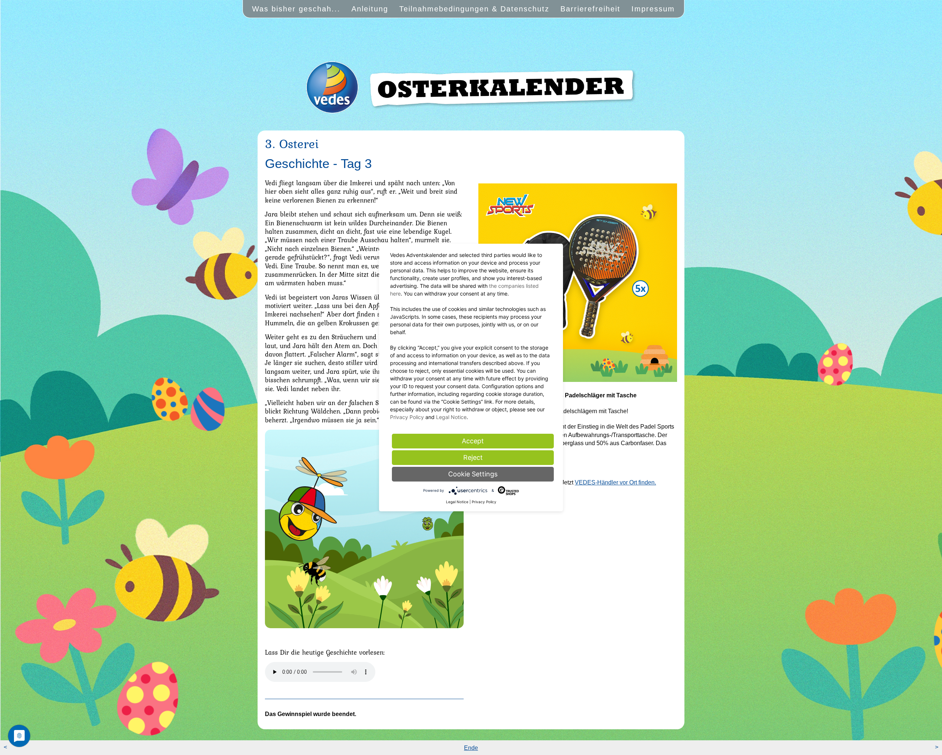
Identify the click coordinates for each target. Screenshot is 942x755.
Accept (473, 441)
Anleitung (369, 9)
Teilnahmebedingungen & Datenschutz (474, 9)
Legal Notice (451, 417)
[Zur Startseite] (471, 104)
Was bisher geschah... (296, 9)
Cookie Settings (472, 474)
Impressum (653, 9)
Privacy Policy (407, 417)
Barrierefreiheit (590, 9)
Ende (471, 748)
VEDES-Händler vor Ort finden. (615, 482)
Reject (473, 457)
